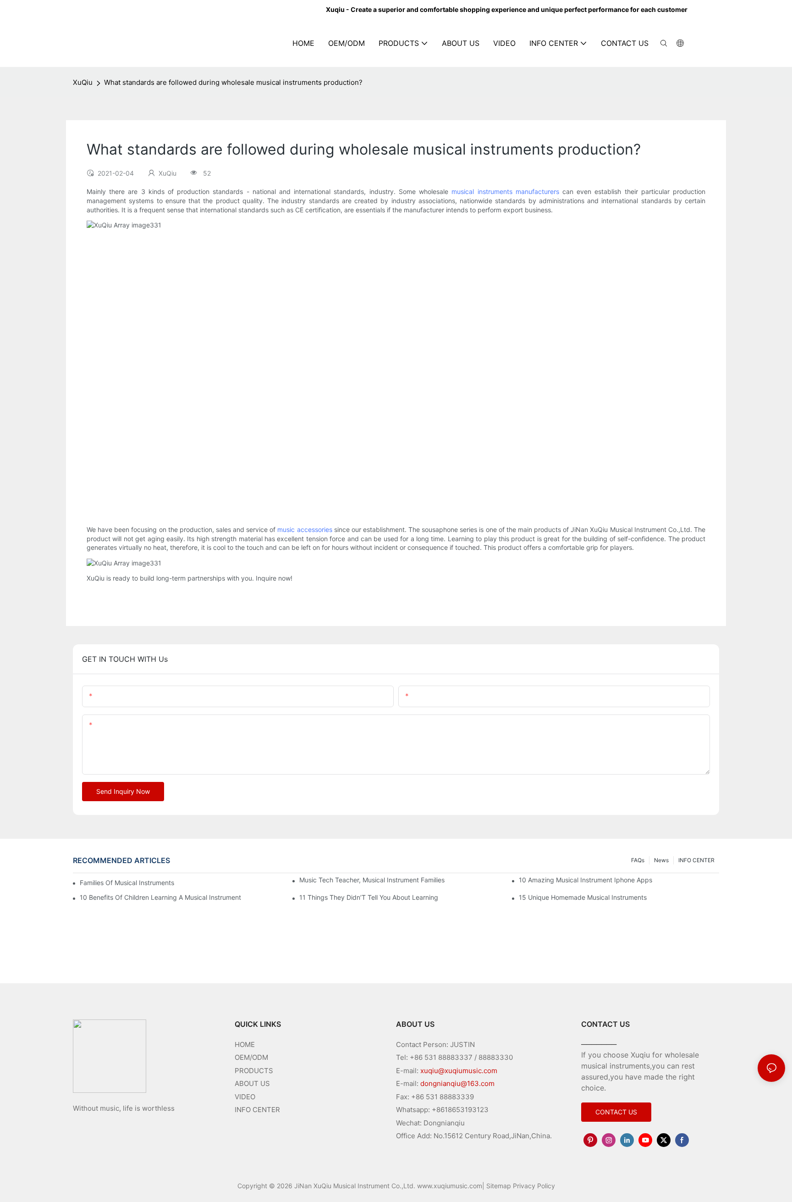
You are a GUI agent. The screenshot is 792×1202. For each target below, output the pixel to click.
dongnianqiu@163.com (457, 1083)
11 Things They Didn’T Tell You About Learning (368, 897)
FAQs (637, 860)
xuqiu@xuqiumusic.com (458, 1070)
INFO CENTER (696, 860)
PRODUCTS (254, 1070)
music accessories (304, 529)
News (661, 860)
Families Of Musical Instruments (127, 882)
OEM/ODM (251, 1057)
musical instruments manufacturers (505, 191)
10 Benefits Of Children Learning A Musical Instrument (160, 897)
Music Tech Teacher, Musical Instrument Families (372, 880)
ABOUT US (252, 1083)
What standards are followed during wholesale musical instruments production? (233, 82)
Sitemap (498, 1186)
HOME (245, 1044)
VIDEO (245, 1096)
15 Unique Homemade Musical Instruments (583, 897)
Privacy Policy (534, 1186)
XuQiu (83, 82)
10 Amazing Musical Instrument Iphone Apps (585, 880)
